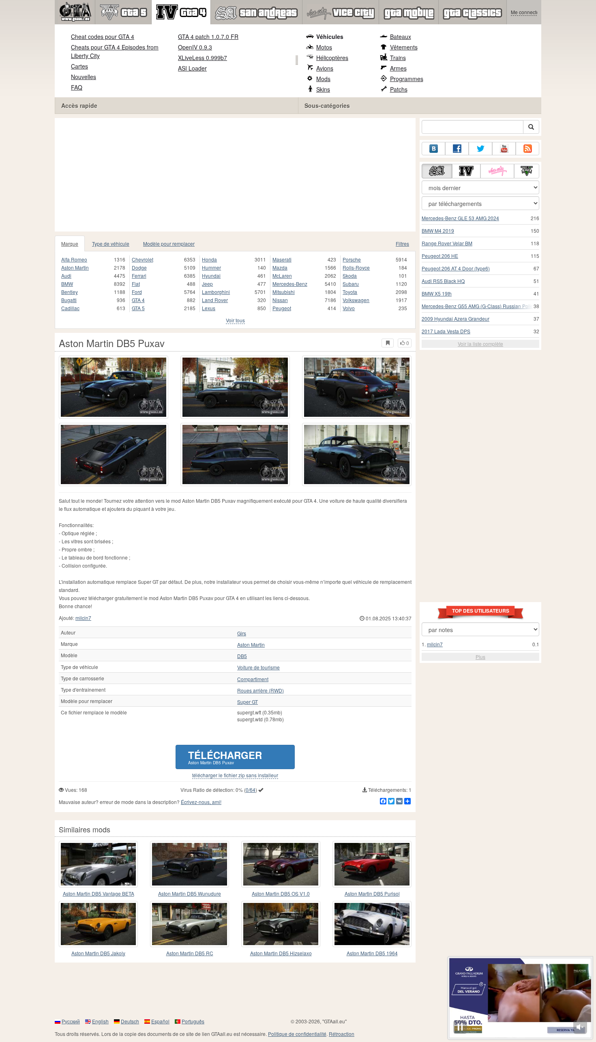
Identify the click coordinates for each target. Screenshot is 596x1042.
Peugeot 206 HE (440, 255)
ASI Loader (192, 68)
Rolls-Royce (356, 267)
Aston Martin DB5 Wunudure (189, 893)
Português (193, 1021)
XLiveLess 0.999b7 (202, 58)
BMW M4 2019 (438, 230)
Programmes (406, 79)
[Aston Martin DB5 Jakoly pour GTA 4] (98, 924)
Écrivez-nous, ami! (201, 801)
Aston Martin (75, 267)
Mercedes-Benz (289, 283)
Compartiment (252, 679)
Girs (241, 633)
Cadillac (70, 307)
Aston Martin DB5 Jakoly (98, 953)
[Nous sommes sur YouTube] (504, 148)
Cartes (79, 66)
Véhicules (329, 36)
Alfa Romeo (74, 259)
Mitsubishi (283, 291)
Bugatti (69, 299)
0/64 (250, 789)
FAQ (76, 87)
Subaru (351, 283)
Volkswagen (356, 299)
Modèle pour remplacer (169, 243)
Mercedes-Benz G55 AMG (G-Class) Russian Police (479, 305)
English (100, 1021)
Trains (398, 58)
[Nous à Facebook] (457, 148)
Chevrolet (142, 259)
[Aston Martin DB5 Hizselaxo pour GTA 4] (280, 924)
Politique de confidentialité (297, 1033)
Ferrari (139, 275)
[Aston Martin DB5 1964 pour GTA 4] (372, 924)
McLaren (282, 275)
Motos (324, 47)
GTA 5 (138, 307)
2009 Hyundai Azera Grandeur (455, 318)
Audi (66, 275)
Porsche (352, 259)
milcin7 (83, 617)
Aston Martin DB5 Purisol (372, 893)
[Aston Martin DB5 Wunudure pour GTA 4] (189, 864)
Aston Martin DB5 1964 (372, 953)
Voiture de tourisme (258, 667)
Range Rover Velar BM (447, 243)
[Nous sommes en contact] (433, 148)
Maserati (282, 259)
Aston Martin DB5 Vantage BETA (98, 893)
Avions (324, 68)
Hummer (211, 267)
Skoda (350, 275)
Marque (69, 243)
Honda (209, 259)
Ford (137, 291)
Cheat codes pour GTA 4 (102, 36)
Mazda (279, 267)
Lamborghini (216, 291)
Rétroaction (341, 1033)
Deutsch (130, 1021)
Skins (323, 89)
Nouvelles (83, 77)
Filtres (402, 243)
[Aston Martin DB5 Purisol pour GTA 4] (372, 864)
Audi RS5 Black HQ (443, 280)
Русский (71, 1021)
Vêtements (404, 47)
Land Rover (215, 299)
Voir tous (235, 320)
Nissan (280, 299)
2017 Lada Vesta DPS (446, 331)
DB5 (242, 656)
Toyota (350, 291)
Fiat (136, 283)
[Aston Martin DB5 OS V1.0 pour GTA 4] (280, 864)
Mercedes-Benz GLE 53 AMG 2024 (460, 217)
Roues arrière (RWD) (260, 690)
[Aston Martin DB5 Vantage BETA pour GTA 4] (98, 864)
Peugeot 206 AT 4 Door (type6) (456, 268)
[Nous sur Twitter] (480, 148)
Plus (480, 656)
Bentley (69, 291)
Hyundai (211, 275)
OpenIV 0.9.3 (195, 47)
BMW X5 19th (437, 293)
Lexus (208, 307)
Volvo (349, 307)
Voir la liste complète (480, 343)
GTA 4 (138, 299)
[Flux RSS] (527, 148)
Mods (323, 79)
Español (160, 1021)
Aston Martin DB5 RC (189, 953)
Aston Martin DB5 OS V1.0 (281, 893)
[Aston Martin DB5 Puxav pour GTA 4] (113, 387)
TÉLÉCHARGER (225, 756)
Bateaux (400, 36)
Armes (398, 68)
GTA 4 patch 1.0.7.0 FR (208, 36)
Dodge (139, 267)
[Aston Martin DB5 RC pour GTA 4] (189, 924)
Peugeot (281, 307)
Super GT (247, 702)
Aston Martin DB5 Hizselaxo (281, 953)
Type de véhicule (110, 243)
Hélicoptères (332, 58)
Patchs (398, 89)
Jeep (207, 283)
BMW (67, 283)
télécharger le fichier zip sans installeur (235, 775)
